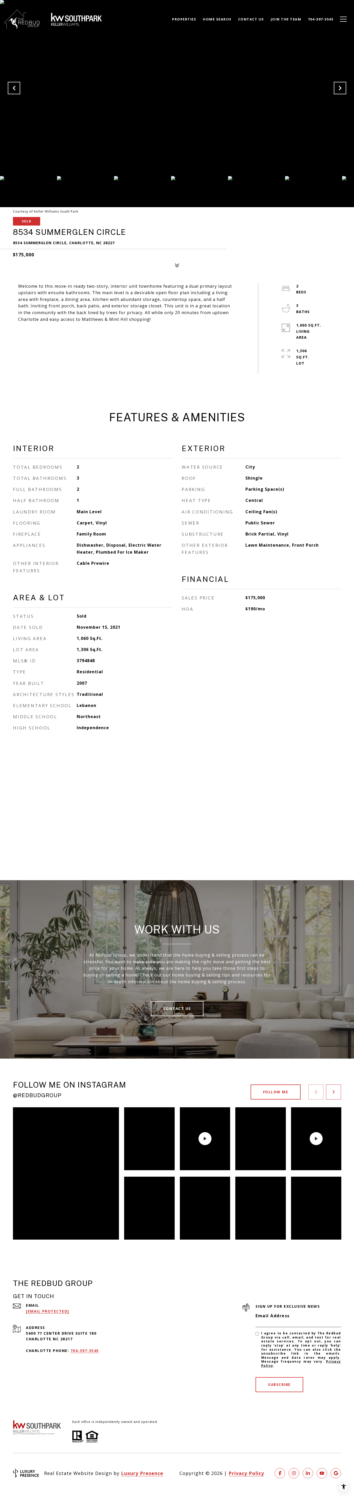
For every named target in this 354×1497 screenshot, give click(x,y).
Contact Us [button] (177, 1008)
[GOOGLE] (336, 1473)
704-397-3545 (84, 1350)
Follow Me (275, 1091)
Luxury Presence (142, 1473)
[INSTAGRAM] (294, 1473)
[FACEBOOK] (280, 1473)
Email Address (273, 1316)
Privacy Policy (246, 1473)
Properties (184, 19)
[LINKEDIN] (308, 1473)
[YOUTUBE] (322, 1473)
